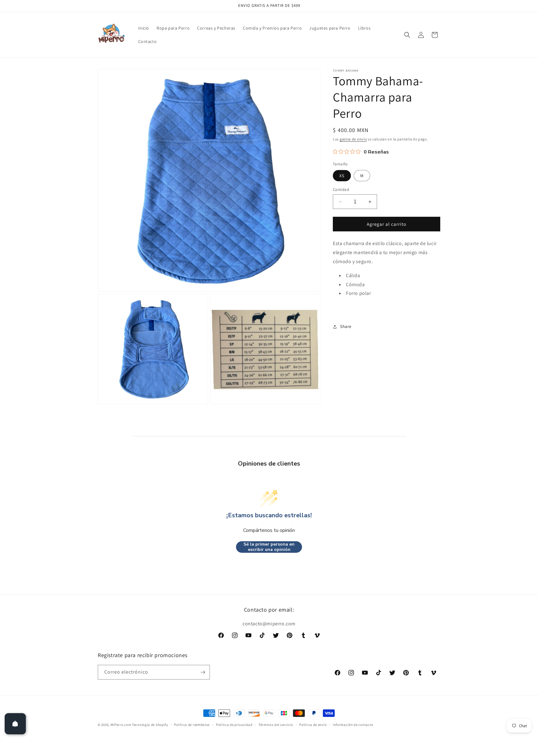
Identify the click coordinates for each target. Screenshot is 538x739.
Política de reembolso (192, 724)
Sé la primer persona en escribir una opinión (269, 547)
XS (341, 175)
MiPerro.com (121, 724)
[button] (407, 35)
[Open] (15, 723)
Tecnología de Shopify (150, 724)
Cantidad (341, 189)
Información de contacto (353, 724)
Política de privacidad (234, 724)
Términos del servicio (275, 724)
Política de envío (313, 724)
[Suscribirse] (203, 672)
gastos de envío (353, 139)
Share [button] (346, 326)
